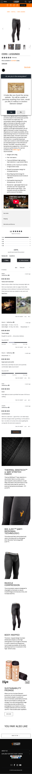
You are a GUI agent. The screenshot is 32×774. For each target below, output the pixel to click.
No (21, 112)
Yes (11, 112)
